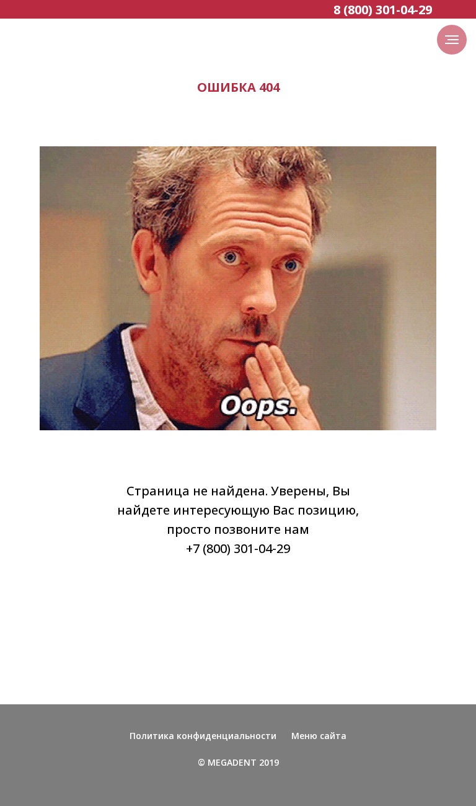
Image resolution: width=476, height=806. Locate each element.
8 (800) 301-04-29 (382, 9)
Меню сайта (318, 736)
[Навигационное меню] (452, 39)
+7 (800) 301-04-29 (238, 548)
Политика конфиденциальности (203, 736)
